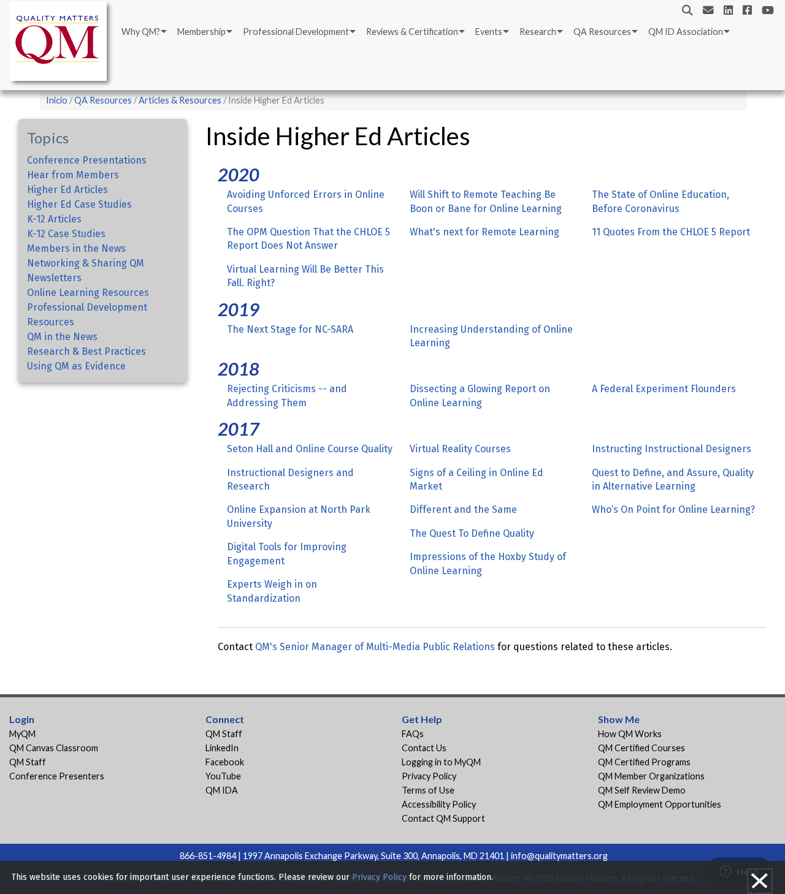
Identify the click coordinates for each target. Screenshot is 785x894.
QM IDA (221, 790)
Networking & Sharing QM (85, 263)
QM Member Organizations (651, 776)
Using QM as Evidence (76, 366)
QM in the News (62, 337)
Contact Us (424, 748)
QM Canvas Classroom (53, 748)
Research (537, 31)
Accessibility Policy (439, 804)
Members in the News (76, 248)
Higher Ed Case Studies (79, 204)
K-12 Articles (54, 219)
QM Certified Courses (641, 748)
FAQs (413, 734)
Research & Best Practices (86, 351)
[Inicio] (61, 43)
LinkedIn (222, 748)
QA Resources (602, 31)
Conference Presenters (56, 776)
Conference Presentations (87, 160)
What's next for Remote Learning (484, 232)
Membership (201, 31)
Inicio (56, 100)
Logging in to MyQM (441, 762)
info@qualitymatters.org (559, 855)
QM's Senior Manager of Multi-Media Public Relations (375, 647)
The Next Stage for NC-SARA (290, 329)
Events (488, 31)
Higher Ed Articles (67, 189)
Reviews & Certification (412, 31)
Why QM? (140, 31)
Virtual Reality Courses (460, 449)
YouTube (223, 776)
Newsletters (54, 278)
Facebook (224, 762)
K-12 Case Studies (66, 234)
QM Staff (27, 762)
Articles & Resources (181, 100)
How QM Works (630, 734)
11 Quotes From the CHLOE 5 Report (671, 232)
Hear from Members (73, 175)
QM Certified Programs (644, 762)
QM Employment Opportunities (659, 804)
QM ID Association (685, 31)
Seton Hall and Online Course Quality (309, 449)
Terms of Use (428, 790)
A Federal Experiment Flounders (664, 389)
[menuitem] (143, 32)
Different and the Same (463, 509)
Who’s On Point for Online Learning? (673, 509)
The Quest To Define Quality (472, 533)
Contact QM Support (443, 818)
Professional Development (296, 31)
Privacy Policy (429, 776)
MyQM (22, 734)
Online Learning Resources (88, 292)
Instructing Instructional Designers (671, 449)
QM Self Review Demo (642, 790)
